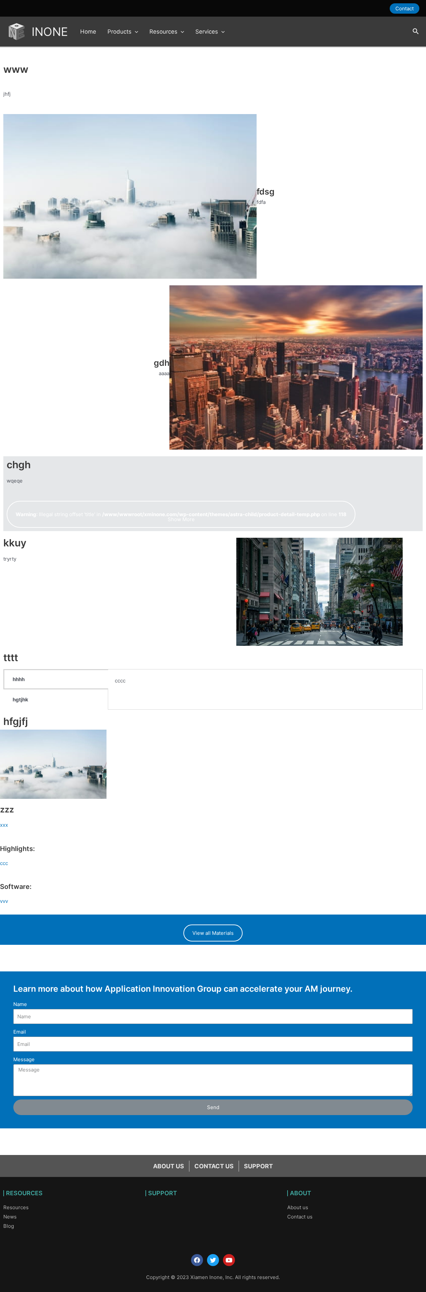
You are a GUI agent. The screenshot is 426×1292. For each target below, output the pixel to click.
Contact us (300, 1217)
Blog (8, 1226)
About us (297, 1207)
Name (20, 1004)
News (10, 1217)
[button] (181, 514)
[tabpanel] (265, 685)
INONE (50, 32)
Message (24, 1059)
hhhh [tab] (19, 679)
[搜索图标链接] (416, 31)
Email (19, 1032)
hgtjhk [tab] (20, 699)
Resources (16, 1207)
